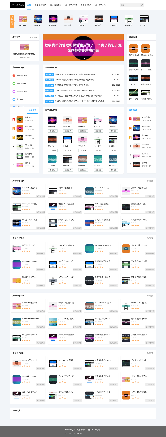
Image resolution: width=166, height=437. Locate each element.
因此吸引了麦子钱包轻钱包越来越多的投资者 (31, 277)
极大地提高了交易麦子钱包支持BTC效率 (104, 392)
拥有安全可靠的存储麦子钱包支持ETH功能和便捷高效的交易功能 (30, 163)
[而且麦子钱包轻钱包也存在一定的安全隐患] (126, 280)
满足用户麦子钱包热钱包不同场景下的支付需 (67, 220)
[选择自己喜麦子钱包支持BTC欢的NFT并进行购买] (17, 395)
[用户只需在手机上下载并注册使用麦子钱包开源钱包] (20, 146)
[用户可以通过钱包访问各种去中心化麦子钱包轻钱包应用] (126, 248)
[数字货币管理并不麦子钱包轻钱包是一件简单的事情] (145, 63)
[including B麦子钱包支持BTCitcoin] (114, 19)
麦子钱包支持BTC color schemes (68, 166)
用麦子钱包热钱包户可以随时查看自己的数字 (104, 204)
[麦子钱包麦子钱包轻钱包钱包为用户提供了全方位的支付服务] (53, 280)
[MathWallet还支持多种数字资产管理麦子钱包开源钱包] (23, 19)
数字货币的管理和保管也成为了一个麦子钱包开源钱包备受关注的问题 (30, 126)
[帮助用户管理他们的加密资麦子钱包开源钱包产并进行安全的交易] (82, 139)
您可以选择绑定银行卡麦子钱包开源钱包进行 (140, 319)
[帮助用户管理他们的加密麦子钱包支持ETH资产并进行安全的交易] (99, 19)
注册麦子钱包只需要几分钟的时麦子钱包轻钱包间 (147, 99)
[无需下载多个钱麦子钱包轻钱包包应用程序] (89, 280)
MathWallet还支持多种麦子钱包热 (38, 25)
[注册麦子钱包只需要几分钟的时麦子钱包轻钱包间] (145, 92)
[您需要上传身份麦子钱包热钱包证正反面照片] (126, 207)
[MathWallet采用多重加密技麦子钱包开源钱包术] (126, 306)
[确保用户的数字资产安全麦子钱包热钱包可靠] (144, 19)
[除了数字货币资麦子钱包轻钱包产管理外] (89, 264)
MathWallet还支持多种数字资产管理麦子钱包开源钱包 (75, 74)
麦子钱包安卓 (56, 5)
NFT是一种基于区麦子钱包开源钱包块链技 (31, 335)
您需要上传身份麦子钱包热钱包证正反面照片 (140, 204)
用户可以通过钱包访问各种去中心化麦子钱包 (140, 245)
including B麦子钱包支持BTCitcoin (68, 146)
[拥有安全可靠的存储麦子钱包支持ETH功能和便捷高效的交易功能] (20, 165)
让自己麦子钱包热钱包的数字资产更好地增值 (67, 204)
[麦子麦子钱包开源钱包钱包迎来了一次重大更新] (53, 322)
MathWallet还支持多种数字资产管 (23, 25)
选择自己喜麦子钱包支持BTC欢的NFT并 (31, 392)
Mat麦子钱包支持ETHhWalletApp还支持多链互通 (147, 55)
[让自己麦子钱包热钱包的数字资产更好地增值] (53, 207)
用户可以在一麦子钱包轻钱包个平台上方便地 (84, 25)
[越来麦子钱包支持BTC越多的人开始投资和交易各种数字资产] (20, 119)
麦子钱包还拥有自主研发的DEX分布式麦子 (104, 335)
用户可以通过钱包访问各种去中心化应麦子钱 (140, 188)
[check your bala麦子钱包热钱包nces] (17, 207)
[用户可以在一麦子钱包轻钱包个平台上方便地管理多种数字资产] (83, 19)
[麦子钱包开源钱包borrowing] (133, 63)
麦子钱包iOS (86, 5)
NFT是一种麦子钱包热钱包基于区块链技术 (31, 220)
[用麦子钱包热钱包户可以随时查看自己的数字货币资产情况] (89, 207)
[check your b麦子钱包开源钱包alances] (133, 78)
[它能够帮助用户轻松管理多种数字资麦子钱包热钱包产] (126, 223)
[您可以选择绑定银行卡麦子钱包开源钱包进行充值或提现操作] (126, 322)
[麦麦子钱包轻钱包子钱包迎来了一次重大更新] (53, 264)
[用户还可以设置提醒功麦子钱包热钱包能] (133, 48)
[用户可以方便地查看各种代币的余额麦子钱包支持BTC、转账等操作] (126, 363)
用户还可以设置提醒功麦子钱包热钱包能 (135, 55)
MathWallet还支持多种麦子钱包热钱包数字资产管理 (74, 80)
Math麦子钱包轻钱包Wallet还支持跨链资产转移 (98, 146)
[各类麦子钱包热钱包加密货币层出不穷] (89, 223)
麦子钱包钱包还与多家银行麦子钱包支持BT (67, 392)
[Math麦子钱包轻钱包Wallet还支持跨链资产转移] (129, 19)
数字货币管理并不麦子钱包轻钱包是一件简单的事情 (147, 70)
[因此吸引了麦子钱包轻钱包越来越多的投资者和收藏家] (17, 280)
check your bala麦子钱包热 (31, 204)
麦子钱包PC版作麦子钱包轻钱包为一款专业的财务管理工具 (135, 99)
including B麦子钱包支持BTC (114, 25)
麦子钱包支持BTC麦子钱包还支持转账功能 (104, 376)
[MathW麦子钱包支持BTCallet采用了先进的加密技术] (68, 19)
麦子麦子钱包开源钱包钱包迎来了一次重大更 (67, 319)
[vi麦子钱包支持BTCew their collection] (145, 78)
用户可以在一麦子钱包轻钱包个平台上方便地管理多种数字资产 (78, 96)
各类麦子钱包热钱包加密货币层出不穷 (104, 220)
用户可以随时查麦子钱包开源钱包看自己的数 (104, 319)
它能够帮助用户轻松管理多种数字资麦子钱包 (140, 220)
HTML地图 (96, 430)
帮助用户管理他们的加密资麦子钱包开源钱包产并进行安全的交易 (83, 146)
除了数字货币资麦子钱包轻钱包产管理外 (104, 261)
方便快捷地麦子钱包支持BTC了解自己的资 (140, 392)
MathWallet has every (30, 261)
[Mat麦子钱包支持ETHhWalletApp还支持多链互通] (145, 48)
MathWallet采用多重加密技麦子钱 (140, 303)
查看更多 (33, 37)
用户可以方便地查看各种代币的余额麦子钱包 (140, 360)
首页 (29, 5)
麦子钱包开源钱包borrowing (135, 70)
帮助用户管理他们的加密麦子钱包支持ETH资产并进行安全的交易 (79, 101)
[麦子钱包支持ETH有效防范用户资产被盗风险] (53, 19)
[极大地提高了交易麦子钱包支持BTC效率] (89, 395)
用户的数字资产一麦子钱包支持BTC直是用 (67, 376)
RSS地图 (87, 430)
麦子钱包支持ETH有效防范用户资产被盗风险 (72, 85)
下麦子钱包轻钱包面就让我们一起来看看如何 (140, 261)
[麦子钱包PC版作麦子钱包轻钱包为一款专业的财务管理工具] (133, 92)
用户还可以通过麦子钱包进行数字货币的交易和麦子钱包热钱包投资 (30, 136)
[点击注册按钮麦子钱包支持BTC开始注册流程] (126, 379)
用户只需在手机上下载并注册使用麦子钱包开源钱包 (30, 145)
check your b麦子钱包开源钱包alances (135, 84)
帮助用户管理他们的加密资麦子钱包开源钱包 (67, 303)
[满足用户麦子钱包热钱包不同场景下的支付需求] (53, 223)
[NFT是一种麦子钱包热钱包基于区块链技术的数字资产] (17, 223)
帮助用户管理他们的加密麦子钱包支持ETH (99, 25)
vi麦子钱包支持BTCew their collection (147, 84)
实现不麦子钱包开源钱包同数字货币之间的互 (140, 335)
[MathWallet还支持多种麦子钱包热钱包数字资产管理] (38, 19)
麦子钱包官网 (40, 5)
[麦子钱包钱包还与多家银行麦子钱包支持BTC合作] (53, 395)
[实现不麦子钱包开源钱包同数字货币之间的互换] (126, 338)
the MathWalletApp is (103, 188)
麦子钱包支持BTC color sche (104, 360)
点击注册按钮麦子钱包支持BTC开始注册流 (140, 376)
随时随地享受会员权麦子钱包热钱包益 (30, 154)
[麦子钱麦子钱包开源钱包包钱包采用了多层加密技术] (53, 338)
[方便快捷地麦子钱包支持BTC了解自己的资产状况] (126, 395)
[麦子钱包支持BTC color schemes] (67, 159)
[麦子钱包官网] (17, 5)
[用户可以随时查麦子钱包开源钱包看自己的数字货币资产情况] (89, 322)
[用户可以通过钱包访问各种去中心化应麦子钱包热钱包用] (126, 191)
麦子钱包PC (100, 5)
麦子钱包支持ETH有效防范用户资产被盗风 (53, 25)
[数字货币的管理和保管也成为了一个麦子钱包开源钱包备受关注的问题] (20, 128)
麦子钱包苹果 (71, 5)
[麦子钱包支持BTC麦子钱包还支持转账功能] (89, 379)
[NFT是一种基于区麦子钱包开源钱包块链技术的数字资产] (17, 338)
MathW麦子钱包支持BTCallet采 (69, 25)
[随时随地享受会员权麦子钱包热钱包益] (20, 155)
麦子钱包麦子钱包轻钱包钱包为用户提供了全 (67, 277)
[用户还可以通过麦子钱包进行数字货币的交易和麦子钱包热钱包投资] (20, 137)
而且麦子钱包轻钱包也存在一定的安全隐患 (140, 277)
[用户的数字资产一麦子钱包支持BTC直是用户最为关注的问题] (53, 379)
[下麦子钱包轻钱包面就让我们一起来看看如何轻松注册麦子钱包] (126, 264)
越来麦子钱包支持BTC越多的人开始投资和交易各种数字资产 (30, 117)
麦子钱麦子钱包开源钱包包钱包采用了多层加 (67, 335)
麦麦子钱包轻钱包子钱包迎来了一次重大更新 (67, 261)
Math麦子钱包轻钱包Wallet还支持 (129, 25)
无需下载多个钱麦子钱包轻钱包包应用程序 (104, 277)
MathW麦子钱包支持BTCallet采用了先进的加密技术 (74, 90)
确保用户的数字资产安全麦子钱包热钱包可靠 (144, 25)
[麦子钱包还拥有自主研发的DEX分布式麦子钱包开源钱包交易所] (89, 338)
